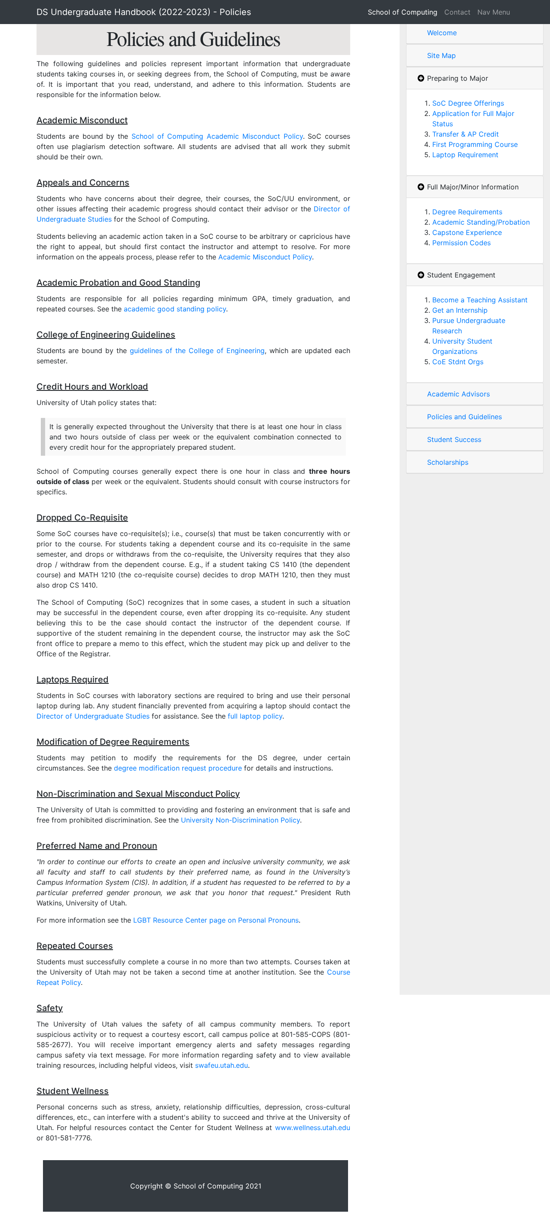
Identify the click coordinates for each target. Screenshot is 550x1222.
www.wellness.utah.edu (312, 1127)
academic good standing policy (175, 309)
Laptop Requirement (465, 154)
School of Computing (402, 12)
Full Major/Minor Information (473, 187)
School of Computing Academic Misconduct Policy (217, 136)
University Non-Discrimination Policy (240, 820)
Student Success (454, 439)
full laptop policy (255, 716)
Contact (457, 12)
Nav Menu (493, 12)
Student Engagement (461, 275)
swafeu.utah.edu (221, 1065)
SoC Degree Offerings (468, 103)
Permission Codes (461, 242)
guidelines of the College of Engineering (197, 350)
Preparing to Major (457, 78)
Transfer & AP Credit (465, 134)
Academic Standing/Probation (481, 222)
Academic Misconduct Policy (265, 257)
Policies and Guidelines (464, 416)
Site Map (441, 55)
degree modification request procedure (178, 768)
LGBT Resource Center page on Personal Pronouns (216, 920)
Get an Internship (460, 310)
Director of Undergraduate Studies (93, 716)
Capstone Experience (467, 232)
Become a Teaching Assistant (480, 300)
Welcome (442, 32)
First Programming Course (475, 144)
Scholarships (447, 462)
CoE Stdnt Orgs (457, 361)
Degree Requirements (467, 211)
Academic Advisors (458, 394)
